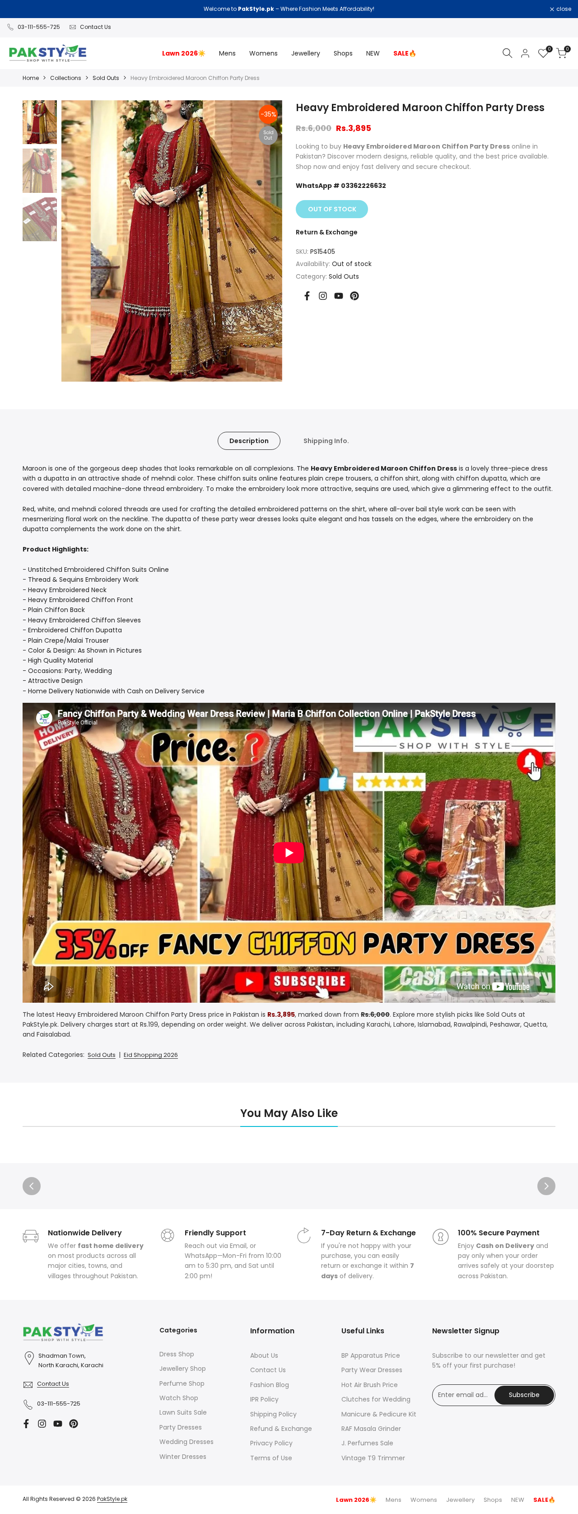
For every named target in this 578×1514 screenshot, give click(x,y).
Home (31, 78)
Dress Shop (176, 1354)
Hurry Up (370, 9)
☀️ (356, 1499)
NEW (517, 1499)
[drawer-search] (508, 53)
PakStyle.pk (112, 1499)
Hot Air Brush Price (369, 1384)
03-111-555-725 (39, 27)
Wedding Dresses (186, 1441)
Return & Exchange (327, 232)
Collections (65, 78)
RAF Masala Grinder (371, 1428)
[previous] (81, 241)
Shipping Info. (326, 440)
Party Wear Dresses (371, 1369)
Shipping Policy (273, 1414)
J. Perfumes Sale (367, 1443)
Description (249, 440)
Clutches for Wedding (375, 1399)
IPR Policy (264, 1399)
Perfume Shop (182, 1383)
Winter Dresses (182, 1456)
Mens (393, 1499)
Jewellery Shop (182, 1368)
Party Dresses (180, 1427)
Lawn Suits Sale (183, 1412)
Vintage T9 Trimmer (373, 1458)
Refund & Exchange (281, 1428)
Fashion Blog (269, 1384)
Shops (493, 1499)
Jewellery (460, 1499)
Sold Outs (106, 78)
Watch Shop (178, 1397)
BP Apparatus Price (370, 1355)
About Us (264, 1355)
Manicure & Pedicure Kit (378, 1414)
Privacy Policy (271, 1443)
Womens (423, 1499)
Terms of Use (271, 1458)
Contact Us (95, 27)
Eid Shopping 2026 (151, 1055)
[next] (262, 241)
